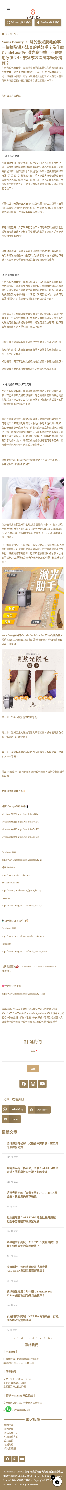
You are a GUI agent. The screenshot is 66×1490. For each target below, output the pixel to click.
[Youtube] (42, 1084)
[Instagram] (33, 1084)
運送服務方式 (11, 1433)
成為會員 (8, 1440)
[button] (8, 8)
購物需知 (8, 1425)
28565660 (18, 1403)
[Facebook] (23, 1084)
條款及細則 (10, 1448)
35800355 (37, 1403)
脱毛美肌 (18, 1099)
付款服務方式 (11, 1436)
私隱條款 (8, 1444)
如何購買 (8, 1429)
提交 (33, 1069)
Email (33, 1051)
